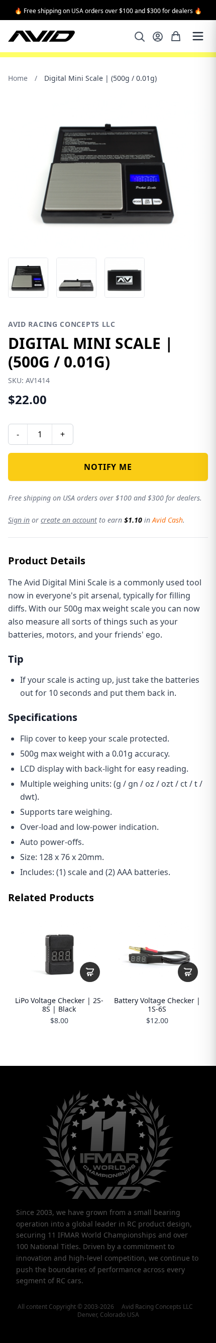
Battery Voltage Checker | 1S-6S (157, 1005)
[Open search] (140, 37)
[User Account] (158, 37)
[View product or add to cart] (90, 972)
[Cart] (176, 36)
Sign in (19, 520)
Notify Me (108, 466)
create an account (69, 520)
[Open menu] (198, 36)
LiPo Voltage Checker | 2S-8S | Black (59, 1005)
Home (18, 78)
